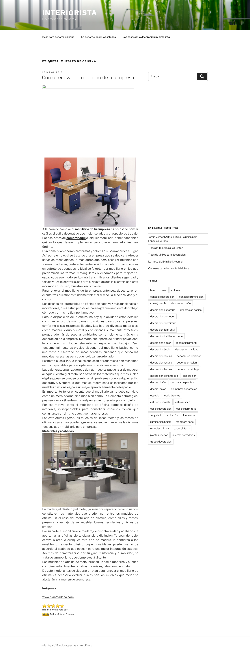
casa (164, 290)
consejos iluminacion (191, 296)
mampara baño (185, 421)
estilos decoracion (160, 408)
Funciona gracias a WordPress (74, 645)
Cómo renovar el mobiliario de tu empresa (88, 77)
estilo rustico (182, 402)
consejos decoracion (162, 296)
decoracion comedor (162, 316)
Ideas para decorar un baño (58, 36)
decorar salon (158, 388)
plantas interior (159, 434)
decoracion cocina (191, 309)
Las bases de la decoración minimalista (146, 36)
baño (153, 290)
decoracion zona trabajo (164, 375)
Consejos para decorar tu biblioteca (168, 268)
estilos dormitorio (186, 408)
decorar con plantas (182, 382)
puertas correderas (183, 434)
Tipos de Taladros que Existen (165, 247)
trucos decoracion (160, 441)
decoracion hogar (160, 342)
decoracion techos (161, 369)
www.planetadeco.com (58, 597)
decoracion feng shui (162, 329)
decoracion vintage (188, 369)
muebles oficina (159, 428)
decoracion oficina (161, 355)
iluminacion (189, 415)
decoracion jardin (160, 349)
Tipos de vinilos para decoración (167, 254)
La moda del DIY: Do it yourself (165, 261)
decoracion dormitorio (163, 323)
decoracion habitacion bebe (166, 336)
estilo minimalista (160, 402)
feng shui (155, 415)
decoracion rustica (161, 362)
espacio (154, 395)
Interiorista (69, 13)
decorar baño (158, 382)
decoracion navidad (186, 349)
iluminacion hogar (160, 421)
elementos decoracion (184, 388)
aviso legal (47, 645)
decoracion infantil (186, 342)
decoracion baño (181, 303)
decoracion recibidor (189, 355)
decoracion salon (187, 362)
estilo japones (172, 395)
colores (175, 290)
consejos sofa (158, 303)
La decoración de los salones (98, 36)
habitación (172, 415)
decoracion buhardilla (162, 309)
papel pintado (181, 428)
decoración (189, 375)
